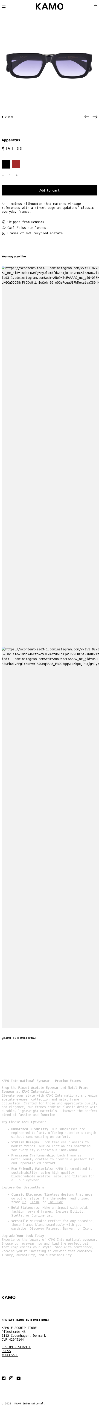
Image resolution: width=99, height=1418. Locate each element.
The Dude (55, 1202)
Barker (68, 1228)
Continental (42, 1215)
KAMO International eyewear (72, 1239)
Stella (16, 1215)
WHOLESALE (10, 1355)
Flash (34, 1202)
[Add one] (17, 175)
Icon (86, 1228)
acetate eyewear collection (26, 1099)
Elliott (76, 1211)
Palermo (52, 1228)
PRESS (6, 1351)
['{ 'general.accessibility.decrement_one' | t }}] (3, 175)
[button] (49, 62)
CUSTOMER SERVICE (16, 1347)
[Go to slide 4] (12, 117)
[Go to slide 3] (9, 117)
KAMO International (29, 1403)
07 (24, 1202)
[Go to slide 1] (2, 117)
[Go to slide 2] (5, 117)
